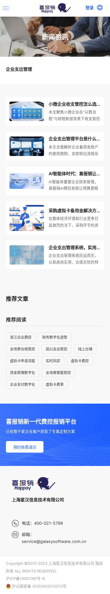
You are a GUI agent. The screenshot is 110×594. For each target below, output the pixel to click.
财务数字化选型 (54, 337)
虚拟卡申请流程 (22, 360)
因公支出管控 (56, 349)
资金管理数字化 (22, 372)
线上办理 (85, 349)
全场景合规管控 (22, 349)
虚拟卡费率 (55, 384)
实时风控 (53, 360)
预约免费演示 (24, 447)
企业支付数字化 (22, 384)
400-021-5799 (48, 523)
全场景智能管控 (58, 372)
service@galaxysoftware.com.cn (54, 541)
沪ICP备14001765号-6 (25, 578)
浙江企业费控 (20, 337)
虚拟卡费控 (80, 360)
